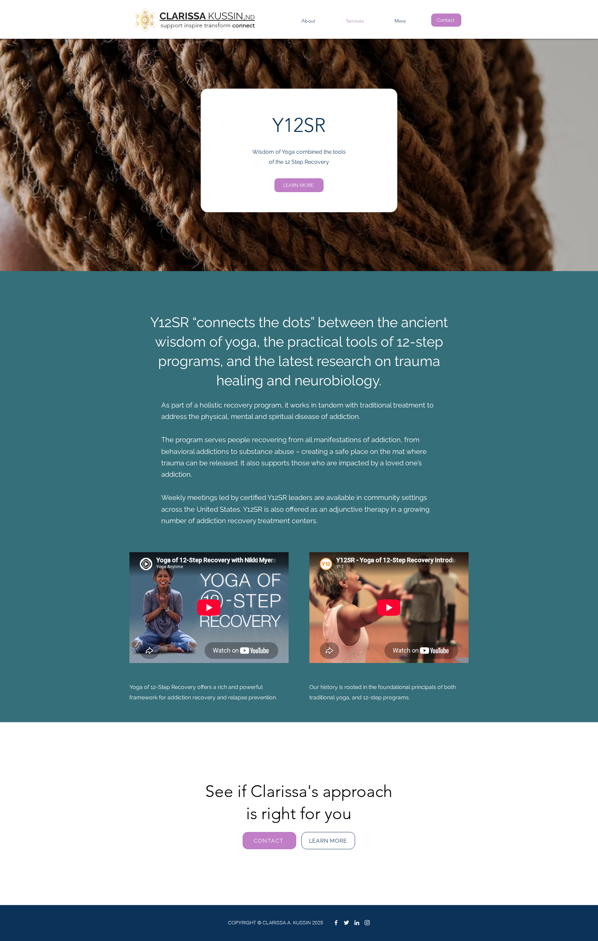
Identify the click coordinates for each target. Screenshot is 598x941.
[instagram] (367, 922)
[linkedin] (356, 922)
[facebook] (336, 922)
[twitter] (346, 922)
